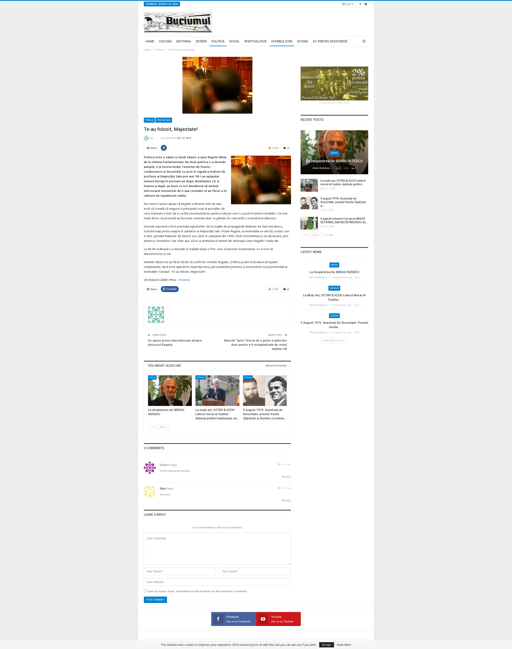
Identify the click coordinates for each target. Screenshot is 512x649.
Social (234, 41)
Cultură (165, 41)
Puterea (184, 280)
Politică (218, 41)
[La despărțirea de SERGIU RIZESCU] (170, 390)
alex (163, 488)
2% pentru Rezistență (330, 41)
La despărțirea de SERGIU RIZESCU (334, 161)
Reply (287, 477)
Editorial (183, 41)
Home (150, 41)
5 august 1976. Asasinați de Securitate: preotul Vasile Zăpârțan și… (343, 202)
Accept (326, 645)
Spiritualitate (255, 41)
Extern (201, 41)
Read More (344, 644)
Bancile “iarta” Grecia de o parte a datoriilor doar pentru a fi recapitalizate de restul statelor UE (255, 345)
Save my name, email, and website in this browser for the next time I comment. (197, 591)
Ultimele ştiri (281, 41)
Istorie (302, 41)
